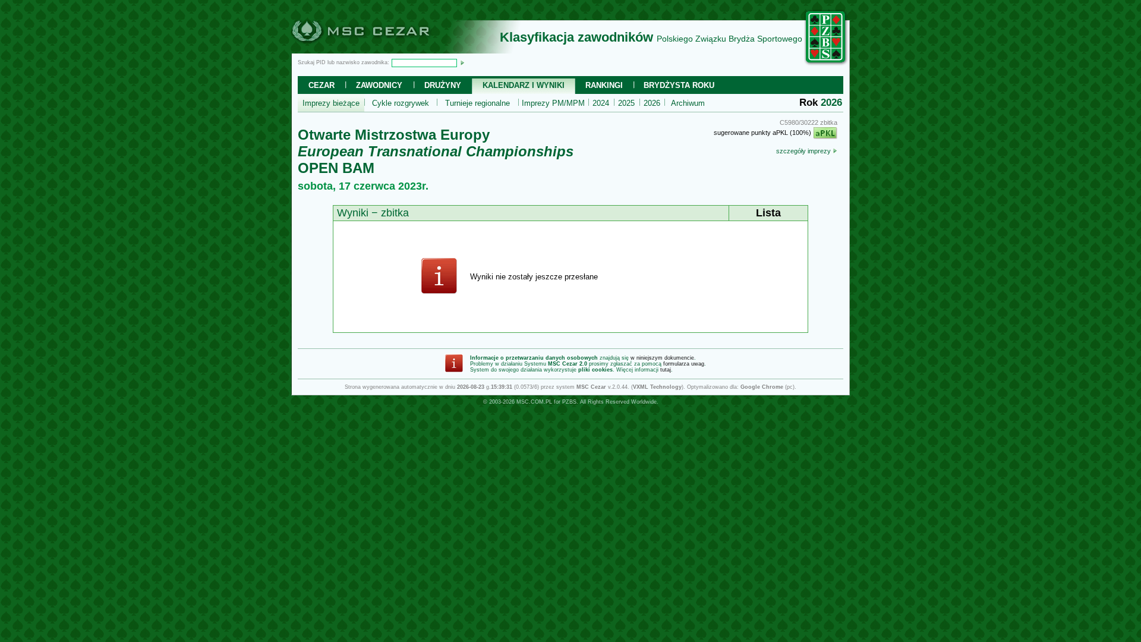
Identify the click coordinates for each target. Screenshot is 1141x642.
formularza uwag (683, 364)
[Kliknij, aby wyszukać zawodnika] (462, 62)
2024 (600, 103)
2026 (652, 103)
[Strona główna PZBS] (826, 63)
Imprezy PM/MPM (553, 103)
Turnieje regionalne (477, 103)
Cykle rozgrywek (400, 103)
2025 (626, 103)
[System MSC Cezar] (380, 50)
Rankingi (604, 85)
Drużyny (442, 85)
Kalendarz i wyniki (524, 85)
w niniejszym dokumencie (662, 358)
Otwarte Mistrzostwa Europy (394, 135)
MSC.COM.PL (534, 402)
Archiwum (688, 103)
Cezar (321, 85)
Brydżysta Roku (679, 85)
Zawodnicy (379, 85)
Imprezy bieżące (331, 103)
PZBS (569, 402)
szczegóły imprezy (804, 151)
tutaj (665, 370)
